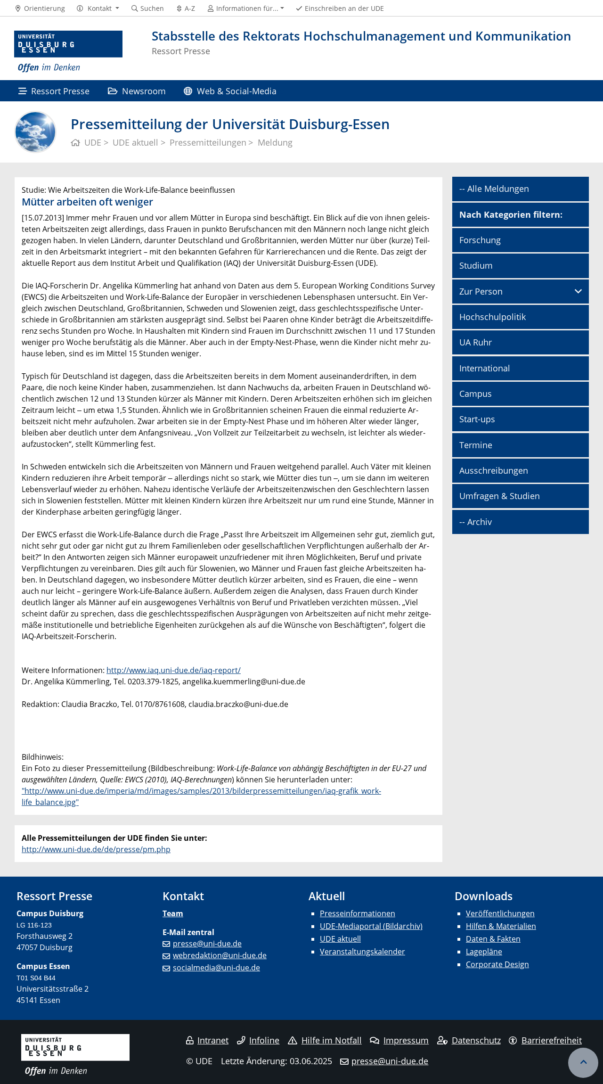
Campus (475, 393)
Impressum (406, 1040)
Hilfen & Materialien (501, 926)
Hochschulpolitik (492, 316)
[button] (97, 8)
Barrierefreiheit (552, 1040)
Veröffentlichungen (500, 913)
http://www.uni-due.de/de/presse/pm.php (96, 849)
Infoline (264, 1040)
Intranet (212, 1040)
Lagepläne (484, 951)
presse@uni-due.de (207, 943)
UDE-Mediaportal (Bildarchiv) (371, 926)
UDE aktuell (340, 939)
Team (173, 913)
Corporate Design (497, 964)
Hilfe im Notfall (332, 1040)
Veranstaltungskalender (362, 951)
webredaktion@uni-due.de (220, 955)
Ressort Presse (60, 91)
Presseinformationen (357, 913)
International (484, 368)
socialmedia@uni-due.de (216, 967)
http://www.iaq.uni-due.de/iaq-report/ (173, 670)
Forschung (480, 240)
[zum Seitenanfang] (583, 1063)
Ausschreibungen (493, 470)
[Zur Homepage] (68, 52)
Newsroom (144, 91)
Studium (476, 265)
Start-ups (477, 419)
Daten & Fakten (493, 939)
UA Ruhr (475, 342)
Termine (475, 445)
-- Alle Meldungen (494, 188)
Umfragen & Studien (499, 495)
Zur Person (481, 291)
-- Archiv (475, 521)
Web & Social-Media (237, 91)
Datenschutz (476, 1040)
